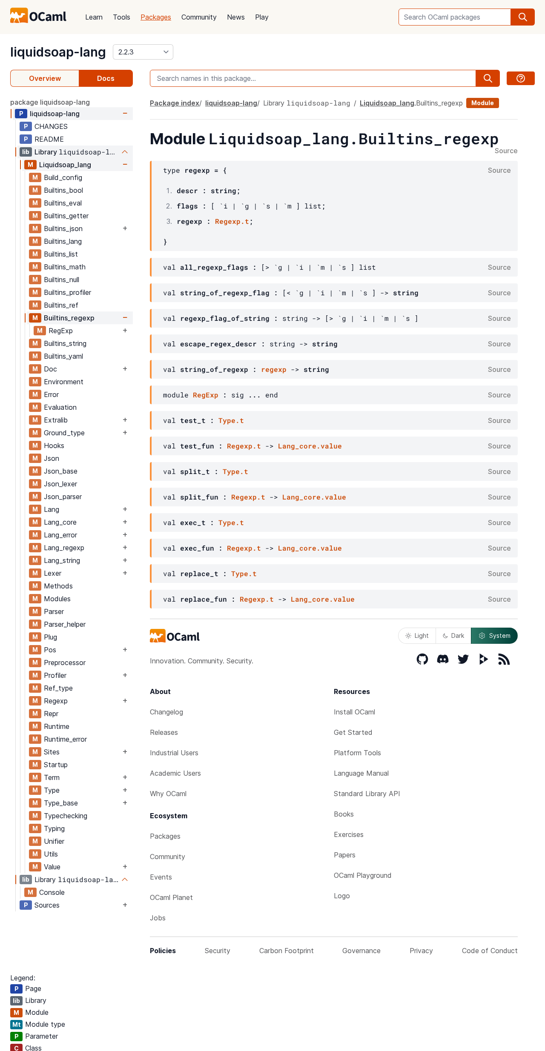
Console (52, 892)
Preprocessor (65, 662)
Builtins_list (61, 254)
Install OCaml (354, 712)
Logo (342, 895)
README (49, 139)
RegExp (61, 330)
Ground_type (64, 432)
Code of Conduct (490, 950)
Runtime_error (65, 739)
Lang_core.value (310, 445)
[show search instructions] (521, 78)
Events (161, 877)
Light (422, 635)
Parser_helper (65, 624)
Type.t (231, 420)
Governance (361, 950)
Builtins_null (61, 279)
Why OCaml (168, 793)
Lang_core (60, 522)
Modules (57, 598)
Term (52, 777)
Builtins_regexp (69, 318)
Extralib (56, 420)
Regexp (56, 701)
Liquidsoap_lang (65, 164)
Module (482, 102)
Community (199, 17)
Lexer (52, 573)
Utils (51, 854)
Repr (51, 713)
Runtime (56, 726)
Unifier (54, 841)
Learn (94, 17)
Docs (106, 78)
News (236, 17)
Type (52, 790)
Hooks (54, 445)
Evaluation (60, 407)
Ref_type (58, 688)
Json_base (60, 471)
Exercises (349, 834)
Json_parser (63, 496)
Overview (45, 78)
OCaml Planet (171, 897)
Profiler (55, 675)
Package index (174, 103)
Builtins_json (63, 228)
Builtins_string (65, 343)
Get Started (353, 732)
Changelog (166, 712)
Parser (54, 611)
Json (51, 458)
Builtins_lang (63, 241)
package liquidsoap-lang (50, 102)
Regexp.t (232, 221)
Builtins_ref (61, 305)
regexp (274, 369)
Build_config (63, 177)
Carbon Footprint (286, 950)
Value (52, 867)
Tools (121, 17)
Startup (56, 764)
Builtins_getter (66, 215)
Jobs (158, 918)
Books (344, 814)
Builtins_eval (63, 203)
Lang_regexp (64, 547)
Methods (58, 586)
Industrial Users (174, 752)
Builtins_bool (63, 190)
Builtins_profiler (67, 292)
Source (506, 151)
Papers (345, 855)
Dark (457, 635)
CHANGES (51, 126)
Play (262, 17)
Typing (54, 828)
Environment (63, 381)
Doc (50, 369)
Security (217, 950)
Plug (50, 637)
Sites (52, 752)
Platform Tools (357, 752)
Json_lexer (60, 484)
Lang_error (60, 535)
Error (51, 394)
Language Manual (361, 773)
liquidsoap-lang (58, 52)
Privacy (421, 950)
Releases (164, 732)
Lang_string (62, 560)
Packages (156, 17)
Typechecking (65, 815)
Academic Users (175, 773)
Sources (47, 905)
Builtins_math (65, 267)
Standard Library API (367, 793)
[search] (523, 17)
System (500, 635)
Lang (51, 509)
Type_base (61, 803)
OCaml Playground (363, 875)
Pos (50, 649)
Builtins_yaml (63, 356)
